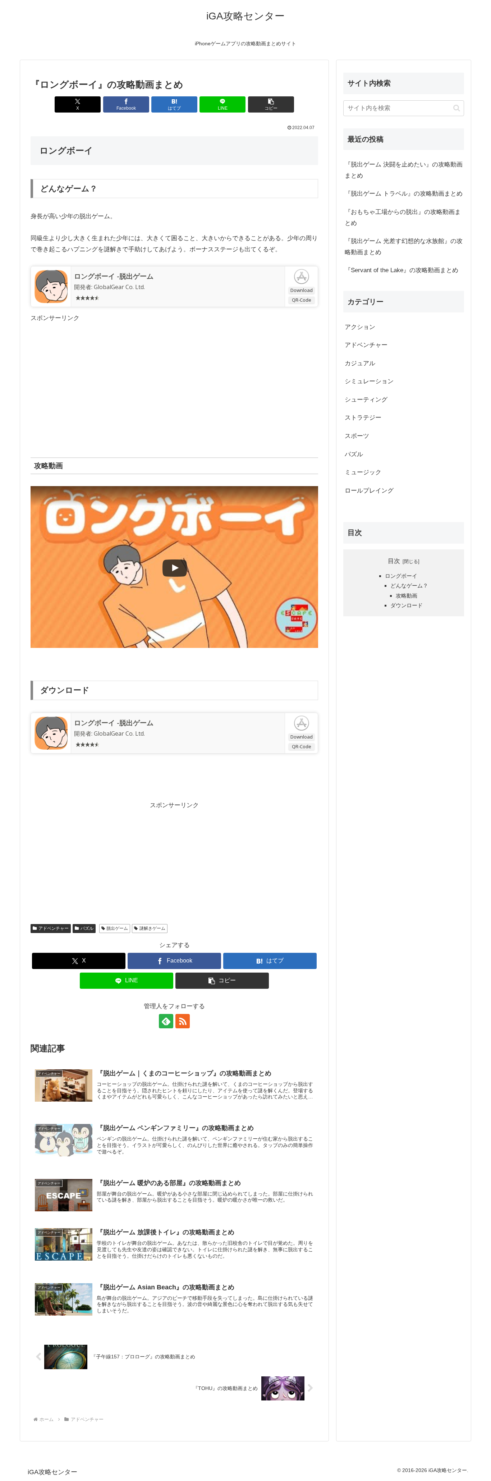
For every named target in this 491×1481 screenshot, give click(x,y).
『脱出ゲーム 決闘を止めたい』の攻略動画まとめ (404, 170)
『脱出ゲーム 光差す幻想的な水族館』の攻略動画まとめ (404, 247)
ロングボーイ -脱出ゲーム (113, 276)
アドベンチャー (53, 928)
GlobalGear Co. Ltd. (119, 287)
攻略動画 (406, 595)
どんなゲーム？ (409, 585)
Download (301, 290)
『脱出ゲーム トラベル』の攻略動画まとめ (404, 193)
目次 (394, 561)
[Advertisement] (174, 374)
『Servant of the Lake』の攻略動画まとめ (401, 270)
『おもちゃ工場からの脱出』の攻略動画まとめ (403, 218)
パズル (87, 928)
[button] (271, 104)
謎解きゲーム (152, 928)
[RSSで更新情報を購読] (182, 1021)
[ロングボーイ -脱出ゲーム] (51, 286)
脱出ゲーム (117, 928)
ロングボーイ (401, 575)
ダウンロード (406, 605)
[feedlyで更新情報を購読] (166, 1021)
